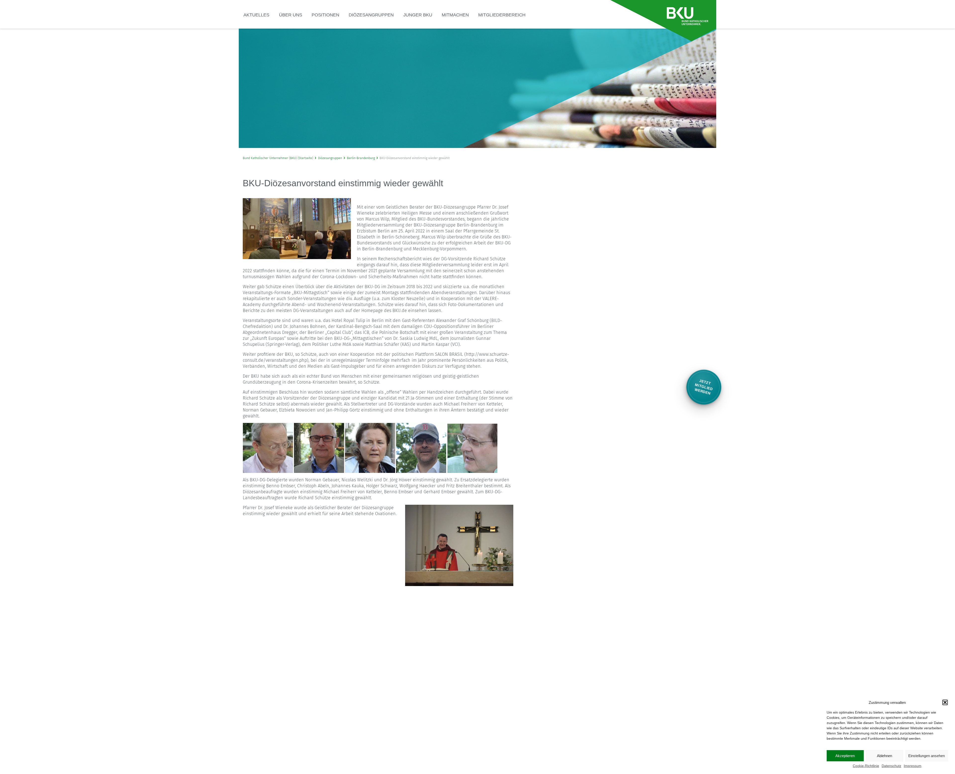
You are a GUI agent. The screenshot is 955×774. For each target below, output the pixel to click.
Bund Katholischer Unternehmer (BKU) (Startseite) (278, 158)
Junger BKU (417, 14)
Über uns (290, 14)
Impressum (912, 766)
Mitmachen (455, 14)
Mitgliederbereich (501, 14)
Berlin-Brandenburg (361, 158)
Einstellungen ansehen (926, 756)
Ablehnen (884, 756)
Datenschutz (891, 766)
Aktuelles (256, 14)
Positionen (325, 14)
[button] (945, 702)
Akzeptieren (845, 756)
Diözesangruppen (371, 14)
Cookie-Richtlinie (866, 766)
